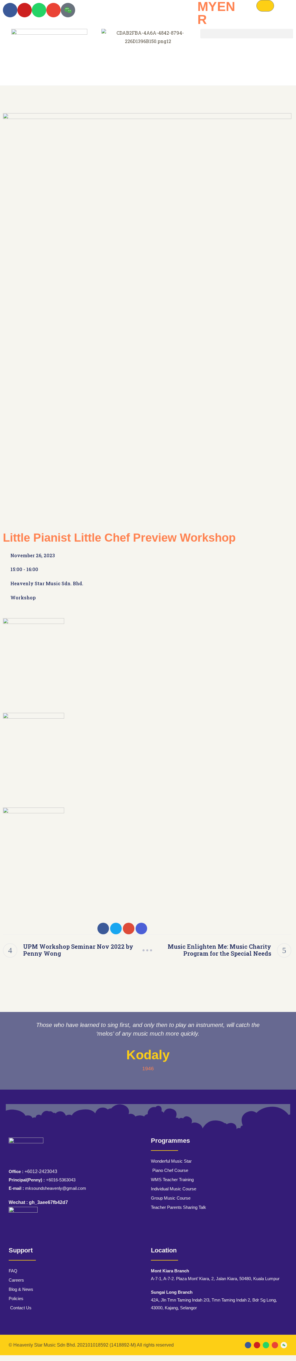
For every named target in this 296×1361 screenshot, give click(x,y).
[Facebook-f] (10, 10)
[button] (246, 33)
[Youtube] (24, 10)
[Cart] (265, 6)
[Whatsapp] (39, 10)
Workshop (23, 597)
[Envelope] (53, 10)
